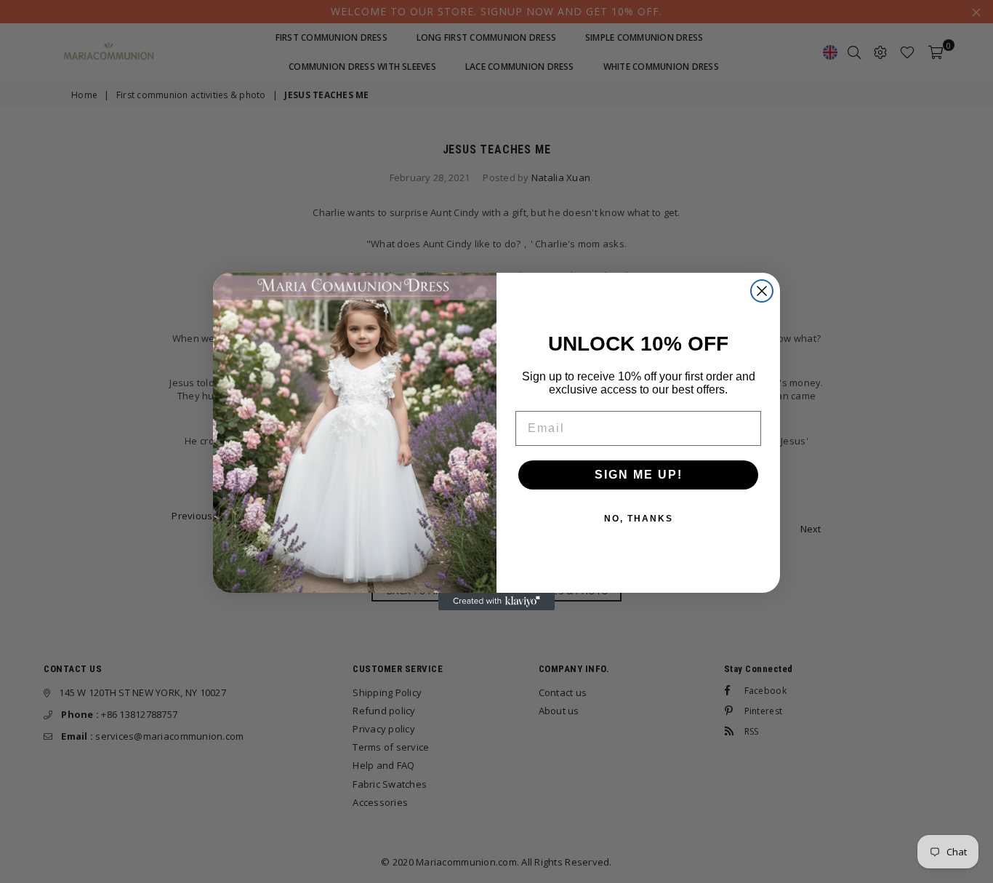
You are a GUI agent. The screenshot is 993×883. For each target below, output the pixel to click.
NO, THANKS (638, 519)
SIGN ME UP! (639, 474)
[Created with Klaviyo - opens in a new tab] (496, 601)
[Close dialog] (762, 291)
